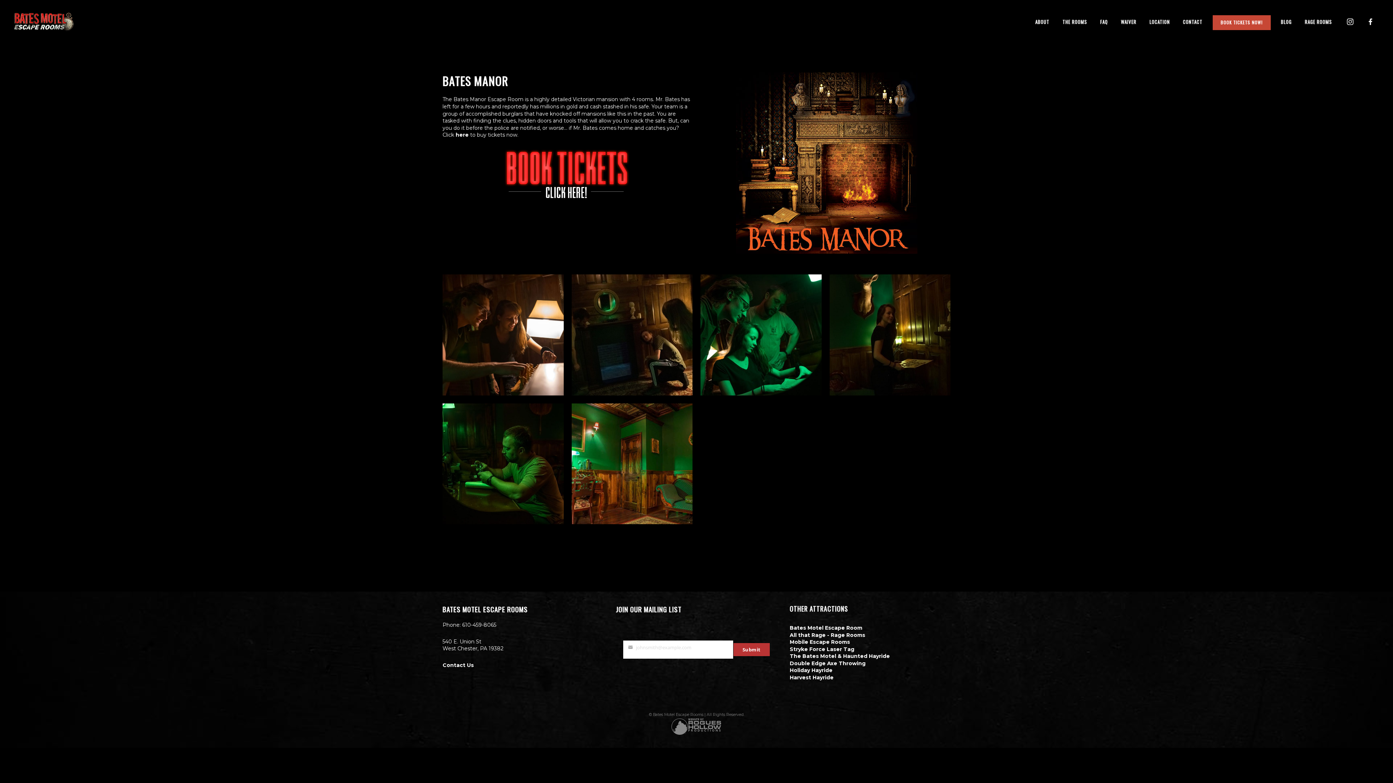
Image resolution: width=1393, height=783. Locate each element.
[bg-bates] (632, 464)
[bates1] (503, 464)
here (461, 135)
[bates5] (503, 334)
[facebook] (1370, 22)
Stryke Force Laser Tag (822, 649)
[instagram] (1350, 22)
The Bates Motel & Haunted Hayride (840, 656)
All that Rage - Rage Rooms (827, 635)
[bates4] (632, 334)
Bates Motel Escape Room (826, 628)
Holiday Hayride (811, 670)
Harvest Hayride (812, 677)
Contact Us (458, 665)
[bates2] (890, 334)
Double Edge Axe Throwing (828, 663)
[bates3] (761, 334)
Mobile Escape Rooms (820, 642)
